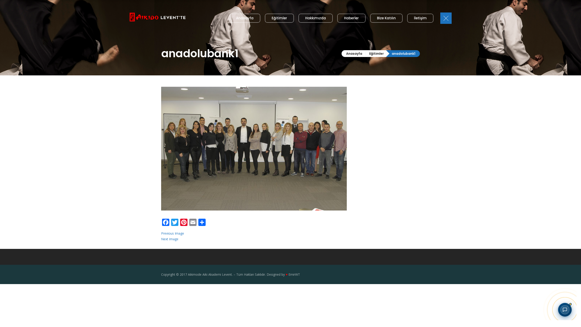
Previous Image (172, 233)
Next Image (169, 239)
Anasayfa (354, 53)
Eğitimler (376, 53)
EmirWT (294, 274)
